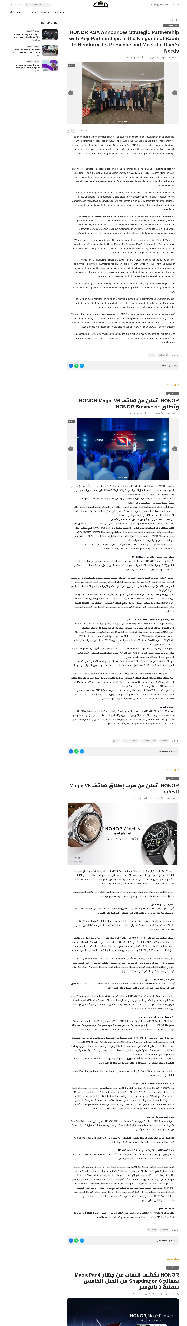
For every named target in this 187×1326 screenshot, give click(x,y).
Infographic (60, 12)
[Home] (11, 12)
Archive (20, 5)
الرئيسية (173, 20)
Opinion (32, 12)
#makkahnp (163, 355)
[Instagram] (158, 5)
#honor (152, 355)
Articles (20, 12)
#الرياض (116, 741)
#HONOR (164, 741)
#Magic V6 (152, 1230)
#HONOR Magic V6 (149, 741)
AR (10, 5)
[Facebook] (155, 5)
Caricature (46, 12)
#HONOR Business (130, 741)
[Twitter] (152, 5)
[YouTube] (161, 5)
